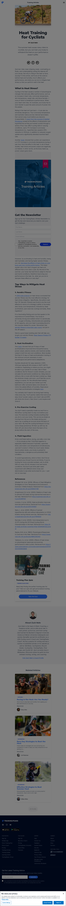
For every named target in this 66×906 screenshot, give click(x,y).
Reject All (58, 902)
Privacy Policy (5, 899)
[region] (33, 898)
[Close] (63, 893)
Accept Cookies (47, 902)
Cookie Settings (6, 902)
